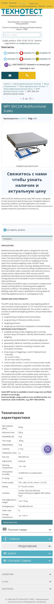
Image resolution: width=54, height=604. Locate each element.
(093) (45, 59)
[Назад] (21, 98)
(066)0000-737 (29, 53)
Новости (41, 6)
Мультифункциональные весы (18, 88)
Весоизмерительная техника (27, 83)
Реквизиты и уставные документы (23, 6)
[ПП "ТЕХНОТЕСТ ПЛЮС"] (21, 13)
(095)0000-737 (29, 59)
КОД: (30, 118)
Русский (22, 3)
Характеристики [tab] (10, 522)
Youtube (4, 3)
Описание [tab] (7, 239)
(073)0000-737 (45, 53)
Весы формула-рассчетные (33, 86)
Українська (33, 3)
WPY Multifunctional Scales (21, 90)
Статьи (50, 6)
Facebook (12, 3)
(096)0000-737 (13, 53)
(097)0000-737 (13, 59)
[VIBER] (47, 451)
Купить (7, 83)
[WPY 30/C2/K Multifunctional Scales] (27, 143)
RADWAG (23, 118)
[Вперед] (33, 98)
